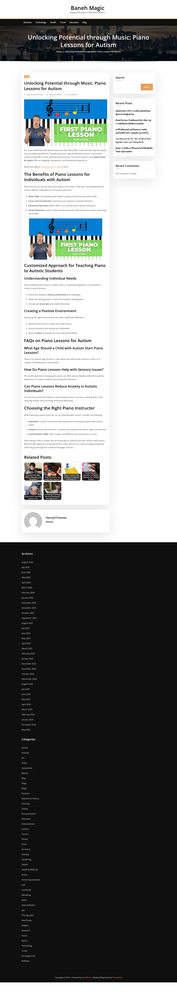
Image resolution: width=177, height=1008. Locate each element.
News (24, 900)
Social (24, 935)
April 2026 (26, 582)
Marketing (26, 895)
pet (23, 910)
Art (23, 758)
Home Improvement (31, 879)
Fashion (25, 829)
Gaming (25, 854)
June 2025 (26, 633)
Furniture (26, 849)
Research (26, 930)
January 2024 (27, 719)
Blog (84, 22)
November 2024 (29, 668)
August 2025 (27, 623)
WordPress (86, 977)
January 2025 (27, 658)
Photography (28, 915)
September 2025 (29, 618)
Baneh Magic (87, 7)
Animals (25, 752)
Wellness (26, 961)
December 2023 (29, 724)
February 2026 (28, 592)
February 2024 (28, 714)
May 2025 (26, 638)
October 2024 (28, 674)
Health (53, 22)
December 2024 (29, 663)
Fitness (25, 839)
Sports (25, 940)
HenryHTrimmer (35, 94)
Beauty (25, 773)
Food (24, 844)
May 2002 (26, 729)
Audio (24, 763)
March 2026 (27, 587)
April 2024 (26, 704)
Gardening (26, 859)
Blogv (24, 788)
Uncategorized (28, 956)
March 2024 (27, 709)
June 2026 (26, 572)
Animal (25, 747)
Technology (41, 22)
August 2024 (27, 684)
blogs (24, 783)
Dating (25, 808)
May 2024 (26, 699)
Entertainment (28, 824)
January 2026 (27, 597)
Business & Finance (30, 798)
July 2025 (26, 628)
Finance (25, 834)
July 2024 (26, 689)
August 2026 (27, 562)
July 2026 (26, 567)
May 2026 (26, 577)
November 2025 (29, 608)
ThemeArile (117, 977)
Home (59, 51)
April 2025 (26, 643)
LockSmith (26, 890)
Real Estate (27, 920)
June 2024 (26, 694)
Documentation (29, 813)
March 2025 (27, 648)
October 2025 (28, 613)
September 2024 (29, 679)
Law (23, 884)
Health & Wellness (30, 869)
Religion (25, 925)
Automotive (27, 768)
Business (28, 22)
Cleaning (26, 803)
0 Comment (72, 94)
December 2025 (29, 602)
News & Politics (29, 905)
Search (120, 77)
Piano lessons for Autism (51, 166)
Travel (63, 22)
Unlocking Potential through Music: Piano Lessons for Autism (93, 51)
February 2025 (28, 653)
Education (74, 22)
